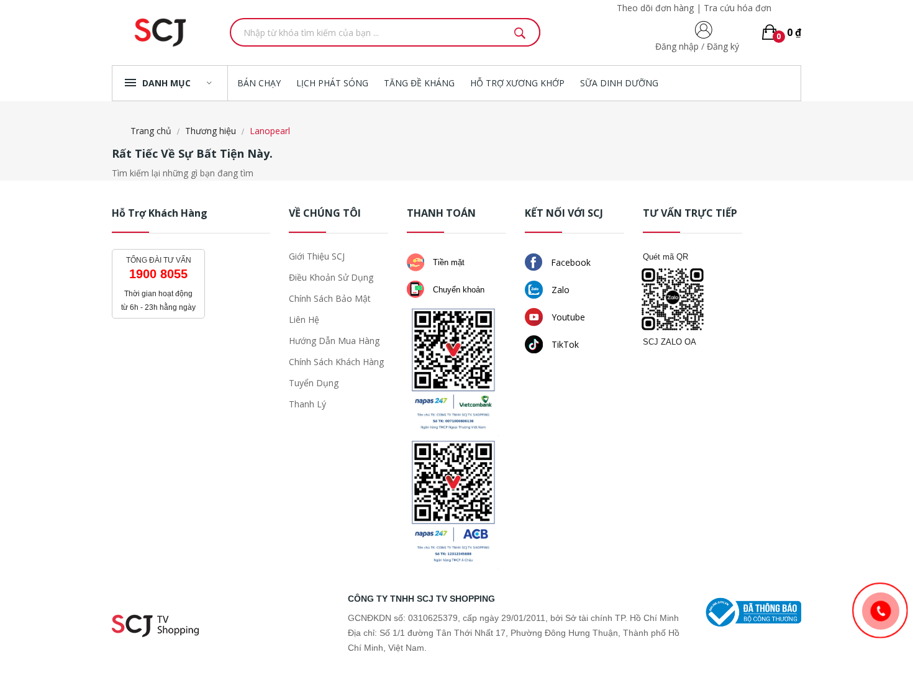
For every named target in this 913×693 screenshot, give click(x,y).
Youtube (567, 317)
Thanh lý (307, 404)
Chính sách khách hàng (336, 362)
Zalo (559, 290)
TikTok (564, 344)
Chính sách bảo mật (330, 298)
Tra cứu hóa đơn (737, 8)
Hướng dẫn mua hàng (334, 340)
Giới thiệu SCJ (317, 256)
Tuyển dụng (313, 383)
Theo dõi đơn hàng (655, 8)
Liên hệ (304, 319)
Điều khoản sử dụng (331, 277)
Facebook (569, 262)
